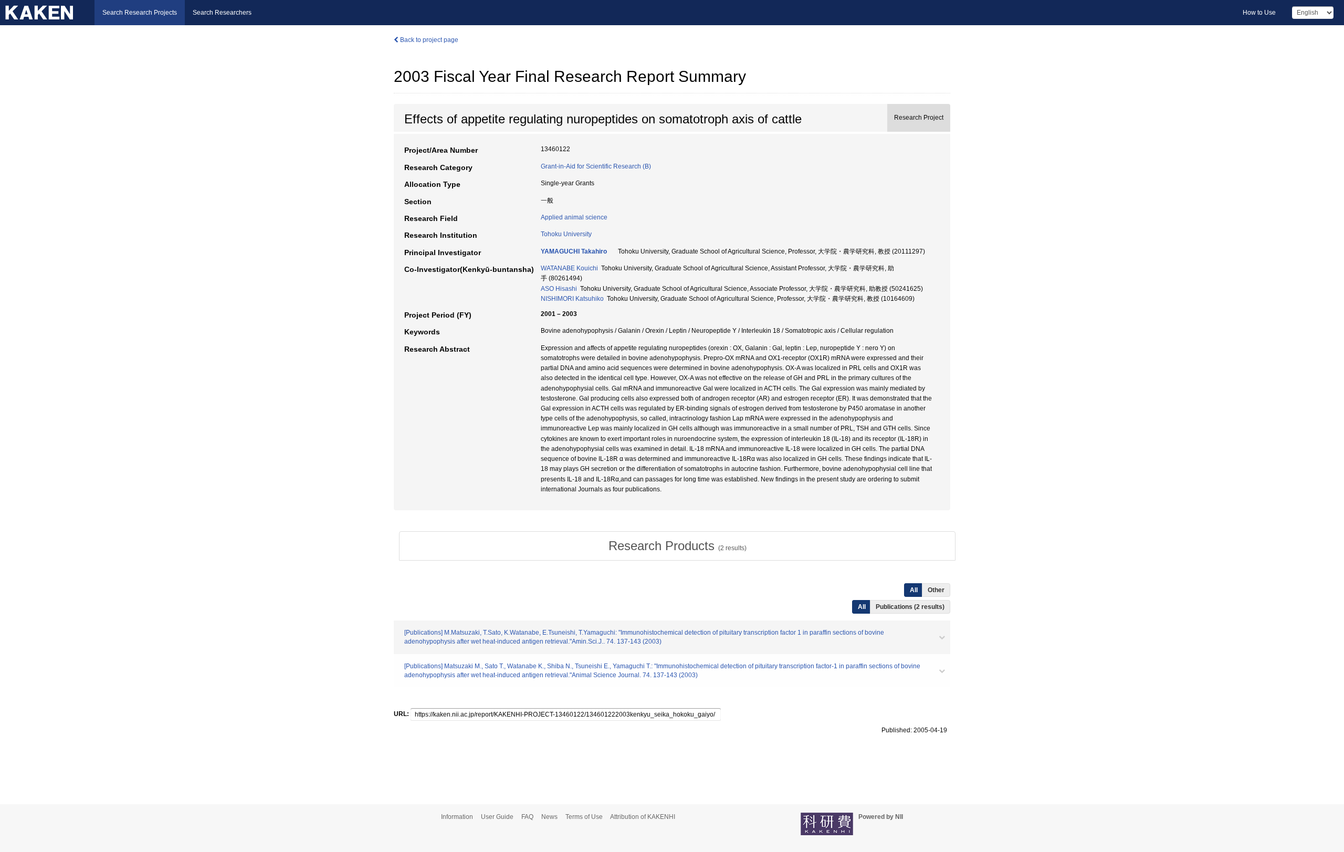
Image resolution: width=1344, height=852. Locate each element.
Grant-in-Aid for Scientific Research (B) (596, 166)
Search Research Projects (139, 12)
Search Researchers (222, 12)
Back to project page (428, 40)
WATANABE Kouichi (569, 268)
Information (457, 817)
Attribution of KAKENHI (642, 817)
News (549, 817)
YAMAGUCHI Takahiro (574, 251)
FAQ (527, 817)
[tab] (677, 546)
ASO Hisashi (559, 288)
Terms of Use (584, 817)
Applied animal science (574, 217)
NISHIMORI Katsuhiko (572, 298)
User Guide (497, 817)
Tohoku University (566, 234)
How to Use (1259, 12)
